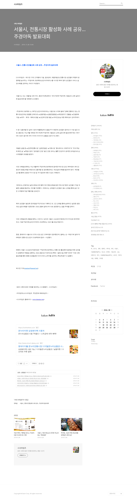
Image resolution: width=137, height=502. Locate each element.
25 (103, 327)
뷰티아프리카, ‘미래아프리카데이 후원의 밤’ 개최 (31, 385)
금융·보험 (97, 155)
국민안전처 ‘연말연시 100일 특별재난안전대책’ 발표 (32, 383)
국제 (94, 183)
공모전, (115, 255)
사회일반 (23, 372)
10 (99, 322)
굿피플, (101, 258)
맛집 (95, 207)
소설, (118, 252)
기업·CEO (97, 161)
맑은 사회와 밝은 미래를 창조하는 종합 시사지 (31, 451)
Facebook (94, 286)
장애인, (108, 252)
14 (114, 322)
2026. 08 (107, 310)
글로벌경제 (97, 186)
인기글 (99, 266)
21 (114, 325)
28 (114, 327)
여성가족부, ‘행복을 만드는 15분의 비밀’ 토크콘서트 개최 (33, 376)
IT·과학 (96, 163)
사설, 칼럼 (96, 216)
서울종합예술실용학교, (106, 255)
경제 (94, 148)
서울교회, (113, 252)
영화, (99, 248)
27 (111, 327)
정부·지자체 (98, 142)
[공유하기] (24, 363)
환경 (96, 176)
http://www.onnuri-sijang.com (28, 343)
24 (100, 327)
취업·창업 (97, 159)
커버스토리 (95, 129)
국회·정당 (97, 140)
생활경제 (97, 165)
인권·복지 (98, 180)
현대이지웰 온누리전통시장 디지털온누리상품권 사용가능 (41, 346)
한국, (98, 255)
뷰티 (95, 209)
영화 (96, 197)
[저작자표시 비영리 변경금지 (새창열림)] (41, 363)
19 (107, 325)
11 (103, 322)
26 (107, 327)
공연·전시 (97, 199)
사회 (18, 372)
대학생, (108, 248)
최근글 (93, 266)
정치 (94, 133)
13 (110, 322)
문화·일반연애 (99, 194)
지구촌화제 (97, 188)
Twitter (102, 286)
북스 (96, 201)
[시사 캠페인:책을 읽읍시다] (101, 224)
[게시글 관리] (26, 363)
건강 (96, 203)
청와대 (96, 138)
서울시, (116, 248)
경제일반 (97, 150)
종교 (94, 213)
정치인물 (97, 144)
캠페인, (103, 248)
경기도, (95, 248)
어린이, (120, 255)
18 (103, 325)
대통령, (96, 258)
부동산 (96, 152)
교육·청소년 (98, 174)
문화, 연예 (96, 192)
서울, (92, 258)
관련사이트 (112, 493)
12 (107, 322)
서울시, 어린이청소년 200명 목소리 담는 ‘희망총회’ (31, 378)
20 (111, 325)
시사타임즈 (18, 4)
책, (91, 248)
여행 (96, 205)
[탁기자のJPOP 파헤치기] (100, 231)
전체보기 (96, 126)
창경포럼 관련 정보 (97, 235)
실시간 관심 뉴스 (97, 227)
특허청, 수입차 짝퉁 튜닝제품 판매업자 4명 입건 (31, 381)
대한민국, (93, 255)
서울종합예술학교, (96, 252)
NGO (96, 178)
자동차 (96, 157)
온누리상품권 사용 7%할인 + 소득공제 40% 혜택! (37, 334)
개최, (112, 248)
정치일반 (97, 136)
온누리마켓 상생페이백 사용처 (31, 331)
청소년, (103, 252)
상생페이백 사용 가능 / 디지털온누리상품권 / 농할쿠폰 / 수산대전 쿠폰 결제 (41, 350)
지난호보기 (95, 220)
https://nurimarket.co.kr (26, 327)
